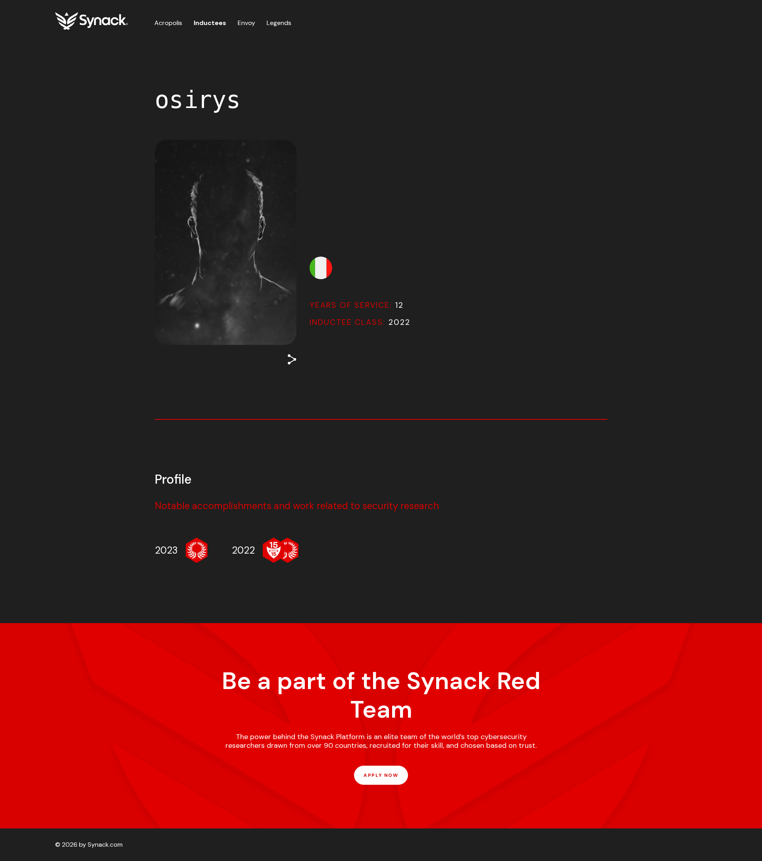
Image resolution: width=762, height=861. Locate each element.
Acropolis (168, 23)
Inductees (210, 23)
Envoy (246, 23)
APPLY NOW (381, 775)
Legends (279, 23)
